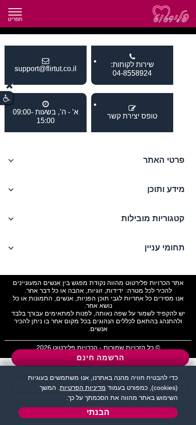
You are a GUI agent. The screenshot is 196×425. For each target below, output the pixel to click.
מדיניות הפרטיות (83, 387)
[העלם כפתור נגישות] (9, 85)
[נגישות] (6, 98)
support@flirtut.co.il (46, 69)
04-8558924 (132, 73)
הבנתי (98, 412)
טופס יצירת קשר (132, 116)
